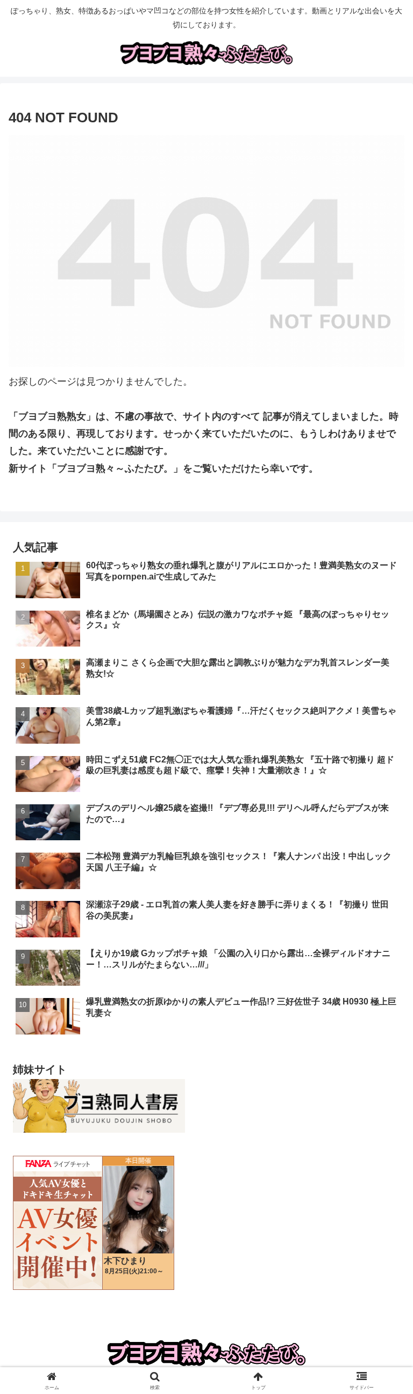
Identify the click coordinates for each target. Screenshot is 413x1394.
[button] (381, 1351)
